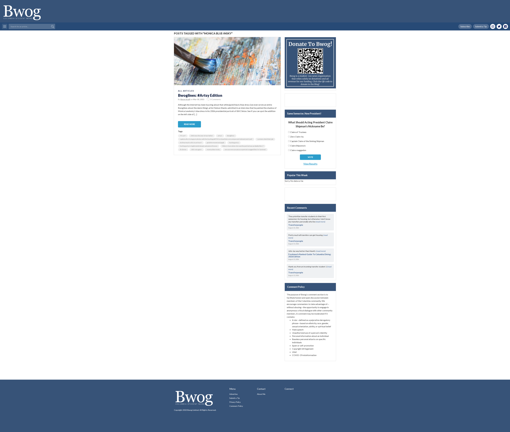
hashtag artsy (234, 143)
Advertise (233, 394)
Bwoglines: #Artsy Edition (200, 95)
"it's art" (183, 136)
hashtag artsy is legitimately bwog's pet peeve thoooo (198, 146)
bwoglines (230, 136)
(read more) (320, 222)
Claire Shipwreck (298, 145)
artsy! (220, 136)
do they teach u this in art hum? (191, 143)
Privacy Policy (235, 402)
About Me (261, 394)
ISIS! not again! (196, 149)
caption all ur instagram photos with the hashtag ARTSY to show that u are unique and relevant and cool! (216, 139)
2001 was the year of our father (202, 136)
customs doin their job (265, 139)
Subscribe (465, 26)
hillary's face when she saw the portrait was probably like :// (242, 146)
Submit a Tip (481, 26)
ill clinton (183, 149)
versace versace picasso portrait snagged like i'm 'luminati (245, 149)
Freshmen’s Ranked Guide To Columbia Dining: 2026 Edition (309, 255)
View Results (310, 163)
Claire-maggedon (298, 150)
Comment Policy (236, 406)
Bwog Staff (185, 99)
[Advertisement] (310, 100)
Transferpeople (295, 225)
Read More (189, 124)
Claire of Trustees (298, 132)
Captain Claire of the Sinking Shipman (307, 141)
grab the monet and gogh (215, 143)
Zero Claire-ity (297, 136)
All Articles (186, 91)
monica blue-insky (213, 149)
